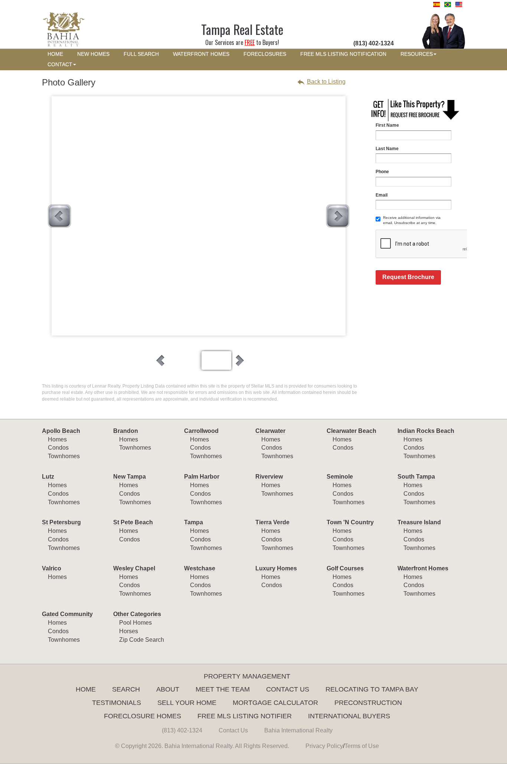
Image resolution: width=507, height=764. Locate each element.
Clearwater (270, 431)
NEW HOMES (93, 54)
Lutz (48, 476)
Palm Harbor (201, 476)
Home (86, 689)
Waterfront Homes (423, 568)
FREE (250, 42)
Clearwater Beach (351, 431)
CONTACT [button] (60, 64)
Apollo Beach (61, 431)
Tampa (193, 522)
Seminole (340, 476)
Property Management (247, 676)
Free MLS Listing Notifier (244, 716)
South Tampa (416, 476)
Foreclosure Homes (142, 716)
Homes (57, 439)
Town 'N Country (350, 522)
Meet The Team (223, 689)
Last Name (387, 148)
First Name (387, 125)
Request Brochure (408, 277)
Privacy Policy (324, 746)
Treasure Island (419, 522)
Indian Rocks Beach (426, 431)
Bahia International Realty (298, 730)
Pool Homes (135, 622)
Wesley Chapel (134, 568)
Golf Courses (345, 568)
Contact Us (287, 689)
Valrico (51, 568)
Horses (128, 631)
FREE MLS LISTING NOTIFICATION (343, 54)
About (167, 689)
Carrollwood (201, 431)
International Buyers (349, 716)
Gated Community (67, 614)
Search (126, 689)
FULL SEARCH (141, 54)
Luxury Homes (276, 568)
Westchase (199, 568)
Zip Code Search (141, 640)
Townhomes (64, 456)
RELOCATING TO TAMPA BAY (372, 689)
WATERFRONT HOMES (201, 54)
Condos (58, 447)
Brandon (125, 431)
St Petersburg (61, 522)
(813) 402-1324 (182, 730)
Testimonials (116, 702)
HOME (55, 54)
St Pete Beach (133, 522)
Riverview (269, 476)
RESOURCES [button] (416, 54)
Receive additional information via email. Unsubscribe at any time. (412, 220)
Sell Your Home (186, 702)
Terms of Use (361, 746)
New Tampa (129, 476)
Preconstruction (368, 702)
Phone (382, 171)
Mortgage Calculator (275, 702)
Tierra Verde (272, 522)
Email (381, 195)
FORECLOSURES (264, 54)
